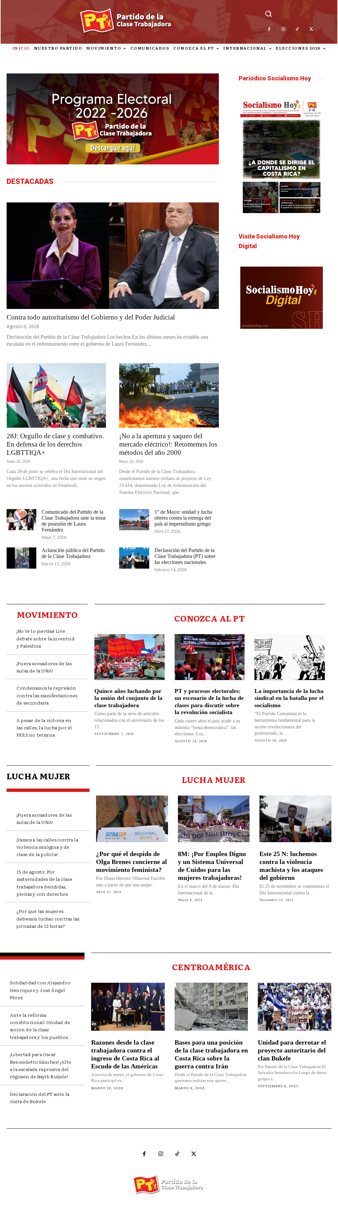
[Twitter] (311, 29)
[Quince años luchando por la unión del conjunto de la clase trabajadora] (129, 657)
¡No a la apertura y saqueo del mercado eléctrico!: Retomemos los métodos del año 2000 (168, 444)
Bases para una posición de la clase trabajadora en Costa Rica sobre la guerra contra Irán (211, 1054)
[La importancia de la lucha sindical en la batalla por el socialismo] (289, 657)
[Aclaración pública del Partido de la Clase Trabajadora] (21, 557)
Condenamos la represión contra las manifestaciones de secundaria (47, 695)
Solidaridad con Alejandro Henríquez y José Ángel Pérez (40, 990)
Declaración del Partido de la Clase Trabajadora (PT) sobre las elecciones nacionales (185, 556)
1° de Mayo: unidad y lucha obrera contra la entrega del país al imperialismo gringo (183, 518)
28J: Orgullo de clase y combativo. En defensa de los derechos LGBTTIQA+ (55, 444)
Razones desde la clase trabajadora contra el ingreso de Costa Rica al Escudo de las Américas (125, 1054)
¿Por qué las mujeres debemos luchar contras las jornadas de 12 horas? (48, 918)
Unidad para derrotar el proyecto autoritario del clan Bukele (292, 1050)
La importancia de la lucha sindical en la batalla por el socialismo (288, 698)
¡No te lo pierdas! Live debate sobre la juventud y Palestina (46, 638)
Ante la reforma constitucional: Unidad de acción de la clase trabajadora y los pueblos (40, 1026)
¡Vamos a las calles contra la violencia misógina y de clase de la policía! (47, 847)
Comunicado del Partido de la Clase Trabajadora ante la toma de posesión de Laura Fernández (74, 521)
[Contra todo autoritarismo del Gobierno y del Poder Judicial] (113, 255)
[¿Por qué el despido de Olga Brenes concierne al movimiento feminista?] (132, 819)
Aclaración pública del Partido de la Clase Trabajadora (73, 553)
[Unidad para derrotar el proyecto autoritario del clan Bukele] (294, 1007)
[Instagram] (283, 29)
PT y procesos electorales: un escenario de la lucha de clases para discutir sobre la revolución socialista (209, 702)
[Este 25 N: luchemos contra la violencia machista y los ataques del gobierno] (295, 819)
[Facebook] (269, 29)
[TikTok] (297, 29)
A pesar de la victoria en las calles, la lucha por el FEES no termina (44, 727)
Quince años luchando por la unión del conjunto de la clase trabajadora (128, 698)
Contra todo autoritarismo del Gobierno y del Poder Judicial (91, 317)
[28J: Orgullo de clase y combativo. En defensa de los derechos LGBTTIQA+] (56, 395)
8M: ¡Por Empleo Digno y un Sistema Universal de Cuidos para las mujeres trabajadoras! (212, 865)
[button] (268, 13)
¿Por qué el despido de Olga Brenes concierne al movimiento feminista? (131, 861)
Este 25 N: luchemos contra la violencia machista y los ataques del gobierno (291, 865)
